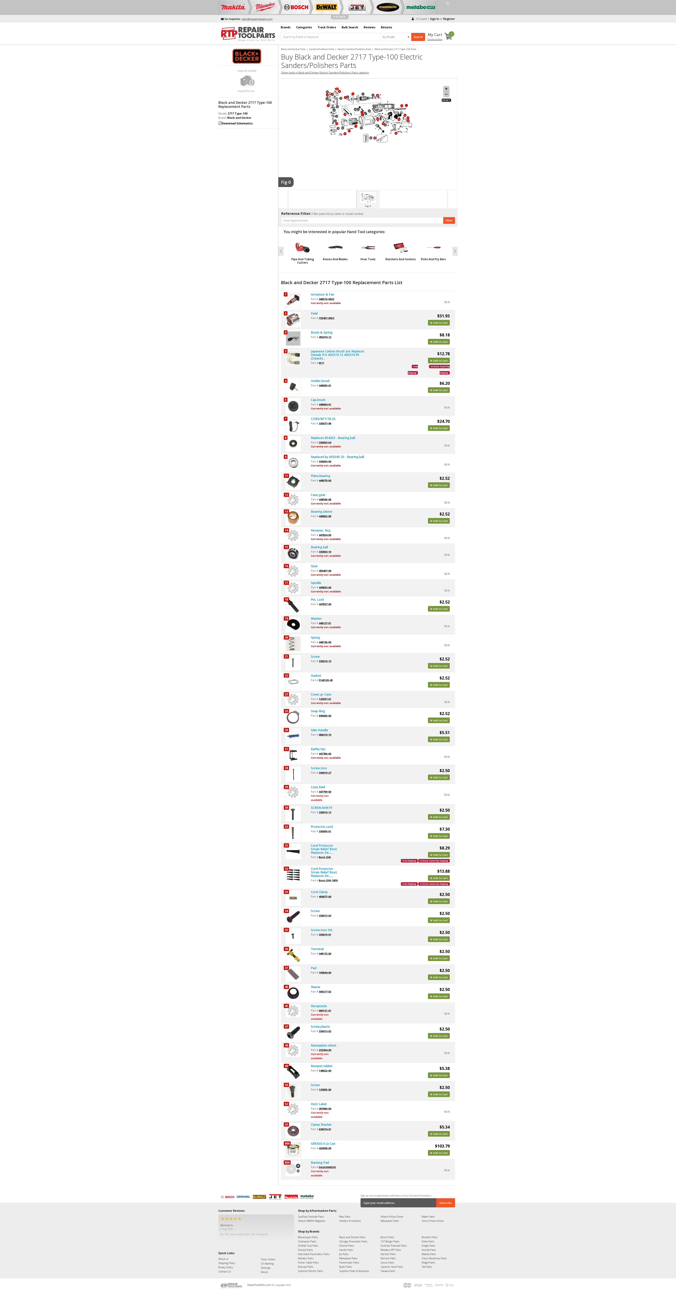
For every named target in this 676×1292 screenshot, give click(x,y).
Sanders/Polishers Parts (321, 49)
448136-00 (325, 638)
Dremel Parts (346, 1242)
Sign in (434, 19)
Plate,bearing (320, 472)
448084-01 (325, 401)
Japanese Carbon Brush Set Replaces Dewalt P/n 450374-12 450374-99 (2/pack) (337, 351)
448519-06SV (326, 295)
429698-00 (325, 1144)
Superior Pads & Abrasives (354, 1267)
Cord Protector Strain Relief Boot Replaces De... (324, 845)
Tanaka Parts (388, 1267)
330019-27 (325, 769)
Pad (313, 964)
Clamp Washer (321, 1121)
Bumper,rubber (322, 1062)
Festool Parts (305, 1246)
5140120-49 (326, 676)
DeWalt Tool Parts (308, 1242)
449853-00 (325, 584)
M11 (321, 359)
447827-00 (325, 600)
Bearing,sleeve (321, 508)
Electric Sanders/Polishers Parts (354, 49)
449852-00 (325, 512)
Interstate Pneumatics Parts (313, 1250)
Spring (315, 634)
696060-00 (325, 712)
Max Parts (344, 1213)
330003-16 (325, 548)
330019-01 (325, 931)
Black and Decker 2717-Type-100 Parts (395, 49)
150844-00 (325, 969)
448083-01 (325, 382)
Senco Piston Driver (433, 1217)
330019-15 (325, 657)
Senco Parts (387, 1259)
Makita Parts (429, 1250)
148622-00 (325, 1067)
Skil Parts (427, 1263)
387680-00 (325, 1105)
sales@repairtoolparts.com (257, 19)
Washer (316, 615)
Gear (314, 562)
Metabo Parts (306, 1255)
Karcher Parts (388, 1250)
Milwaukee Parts (390, 1217)
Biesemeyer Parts (308, 1234)
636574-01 (325, 1125)
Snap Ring (318, 707)
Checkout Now (434, 39)
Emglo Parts (428, 1242)
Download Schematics (237, 123)
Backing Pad (320, 1159)
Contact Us (224, 1268)
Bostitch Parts (430, 1234)
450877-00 (325, 893)
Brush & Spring (322, 329)
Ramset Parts (388, 1255)
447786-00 (325, 750)
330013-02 (325, 1027)
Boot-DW (325, 853)
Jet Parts (344, 1250)
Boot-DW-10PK (328, 877)
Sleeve (315, 983)
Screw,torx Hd (321, 926)
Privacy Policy (225, 1264)
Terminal (317, 945)
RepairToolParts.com (260, 1281)
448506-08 (325, 496)
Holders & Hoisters (350, 1217)
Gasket (316, 672)
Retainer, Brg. (321, 527)
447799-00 (325, 788)
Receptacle (319, 1002)
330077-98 (325, 420)
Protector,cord (322, 823)
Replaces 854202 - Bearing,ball (333, 434)
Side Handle (319, 726)
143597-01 (325, 695)
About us (223, 1255)
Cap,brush (318, 396)
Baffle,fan (318, 745)
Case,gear (318, 491)
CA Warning (267, 1260)
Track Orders (268, 1256)
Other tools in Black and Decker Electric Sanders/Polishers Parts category (325, 72)
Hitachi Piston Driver (392, 1213)
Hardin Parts (346, 1246)
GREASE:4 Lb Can (323, 1140)
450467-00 (325, 567)
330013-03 (325, 912)
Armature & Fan (322, 291)
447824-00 (325, 531)
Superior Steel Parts (392, 1263)
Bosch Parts (387, 1234)
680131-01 (325, 1007)
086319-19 (325, 731)
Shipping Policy (226, 1259)
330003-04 (325, 439)
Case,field (318, 783)
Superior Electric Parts (310, 1267)
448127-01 (325, 619)
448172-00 (325, 950)
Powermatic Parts (349, 1259)
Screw (315, 653)
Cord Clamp (319, 888)
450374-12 (325, 333)
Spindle (316, 579)
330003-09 (325, 458)
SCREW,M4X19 (321, 804)
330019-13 (325, 809)
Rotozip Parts (305, 1263)
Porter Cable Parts (308, 1259)
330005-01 (325, 828)
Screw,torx (319, 764)
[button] (281, 249)
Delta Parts (428, 1238)
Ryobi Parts (345, 1263)
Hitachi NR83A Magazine (311, 1217)
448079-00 (325, 477)
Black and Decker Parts (293, 49)
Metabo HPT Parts (391, 1246)
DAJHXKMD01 (327, 1163)
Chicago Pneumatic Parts (353, 1238)
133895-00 (325, 1086)
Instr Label (319, 1100)
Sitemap (265, 1264)
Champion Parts (307, 1238)
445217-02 (325, 988)
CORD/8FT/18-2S (323, 415)
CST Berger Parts (390, 1238)
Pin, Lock (317, 596)
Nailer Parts (428, 1213)
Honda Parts (429, 1246)
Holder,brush (320, 377)
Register (449, 19)
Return (264, 1268)
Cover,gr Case (321, 691)
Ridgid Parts (428, 1259)
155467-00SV (326, 314)
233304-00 (325, 1046)
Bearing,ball (319, 543)
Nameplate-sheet (323, 1042)
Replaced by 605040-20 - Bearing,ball (337, 453)
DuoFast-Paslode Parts (311, 1213)
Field (314, 310)
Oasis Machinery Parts (434, 1255)
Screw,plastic (320, 1023)
